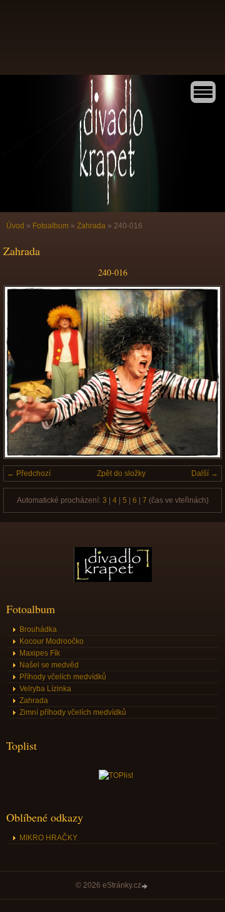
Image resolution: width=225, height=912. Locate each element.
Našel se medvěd (49, 665)
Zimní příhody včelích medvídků (72, 712)
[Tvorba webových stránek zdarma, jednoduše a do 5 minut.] (145, 886)
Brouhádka (38, 629)
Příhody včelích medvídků (62, 676)
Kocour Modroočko (51, 641)
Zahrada (91, 225)
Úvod (15, 225)
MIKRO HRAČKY (48, 837)
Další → (204, 473)
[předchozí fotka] (23, 372)
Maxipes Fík (39, 653)
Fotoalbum (50, 225)
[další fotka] (202, 372)
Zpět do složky (121, 473)
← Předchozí (29, 473)
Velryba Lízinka (45, 688)
